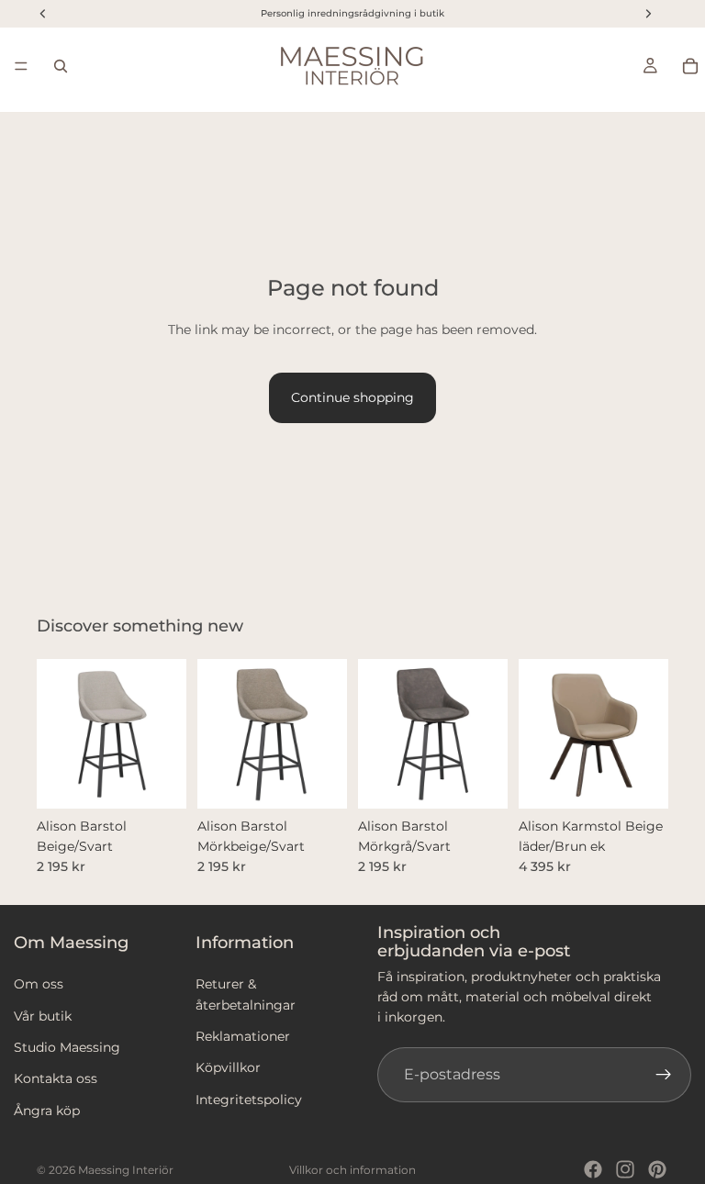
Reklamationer (243, 1036)
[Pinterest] (657, 1169)
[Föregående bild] (57, 733)
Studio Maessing (67, 1047)
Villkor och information (352, 1170)
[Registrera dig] (663, 1075)
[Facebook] (593, 1169)
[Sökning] (60, 66)
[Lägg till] (157, 780)
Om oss (38, 985)
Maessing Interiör (125, 1170)
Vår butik (43, 1016)
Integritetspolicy (249, 1099)
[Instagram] (625, 1169)
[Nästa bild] (166, 733)
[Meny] (21, 66)
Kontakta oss (55, 1079)
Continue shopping (352, 397)
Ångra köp (47, 1110)
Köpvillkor (228, 1068)
